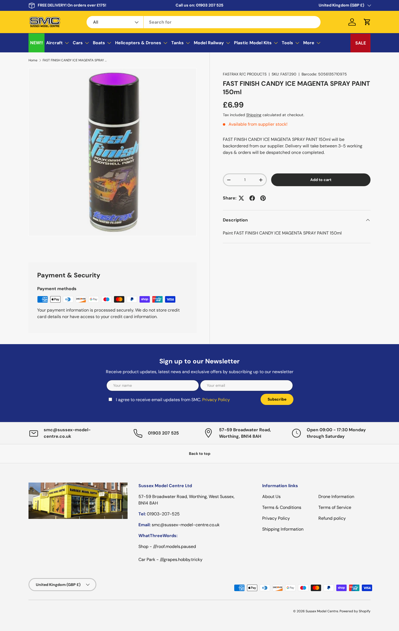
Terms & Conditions (281, 507)
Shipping (253, 114)
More (308, 43)
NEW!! (36, 43)
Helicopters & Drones (138, 43)
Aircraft (54, 43)
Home (32, 60)
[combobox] (204, 22)
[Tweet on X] (241, 198)
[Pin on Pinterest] (263, 198)
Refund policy (332, 518)
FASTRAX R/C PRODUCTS (245, 74)
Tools (287, 43)
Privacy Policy (216, 399)
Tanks (177, 43)
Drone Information (336, 496)
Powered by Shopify (355, 611)
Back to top (199, 453)
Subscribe (277, 399)
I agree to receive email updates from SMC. (173, 399)
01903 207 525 (209, 5)
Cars (78, 43)
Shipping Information (282, 529)
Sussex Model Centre (322, 611)
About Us (271, 496)
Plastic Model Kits (253, 43)
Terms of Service (334, 507)
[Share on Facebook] (252, 198)
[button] (367, 22)
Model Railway (209, 43)
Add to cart (320, 179)
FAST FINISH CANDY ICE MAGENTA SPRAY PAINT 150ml (75, 60)
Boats (99, 43)
